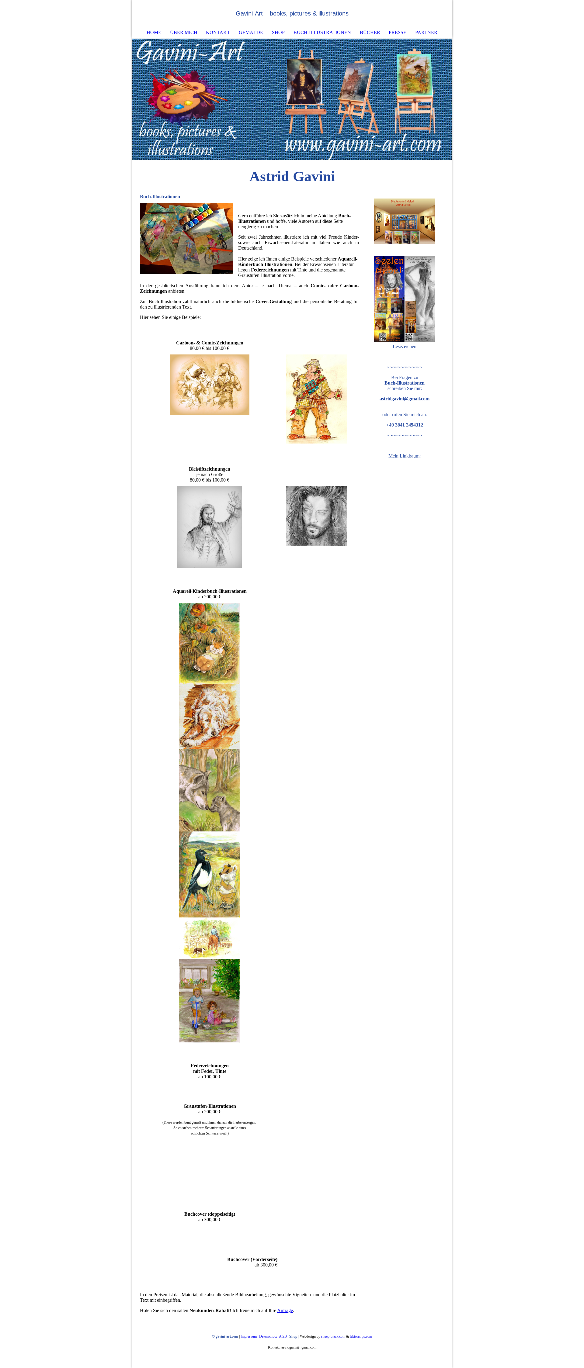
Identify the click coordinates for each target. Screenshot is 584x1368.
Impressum (249, 1336)
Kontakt (218, 32)
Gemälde (251, 32)
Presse (397, 32)
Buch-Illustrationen (322, 32)
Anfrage (285, 1310)
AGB (283, 1336)
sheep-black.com (333, 1336)
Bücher (370, 32)
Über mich (183, 32)
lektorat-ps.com (361, 1336)
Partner (426, 32)
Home (154, 32)
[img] (429, 13)
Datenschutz (268, 1336)
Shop (278, 32)
